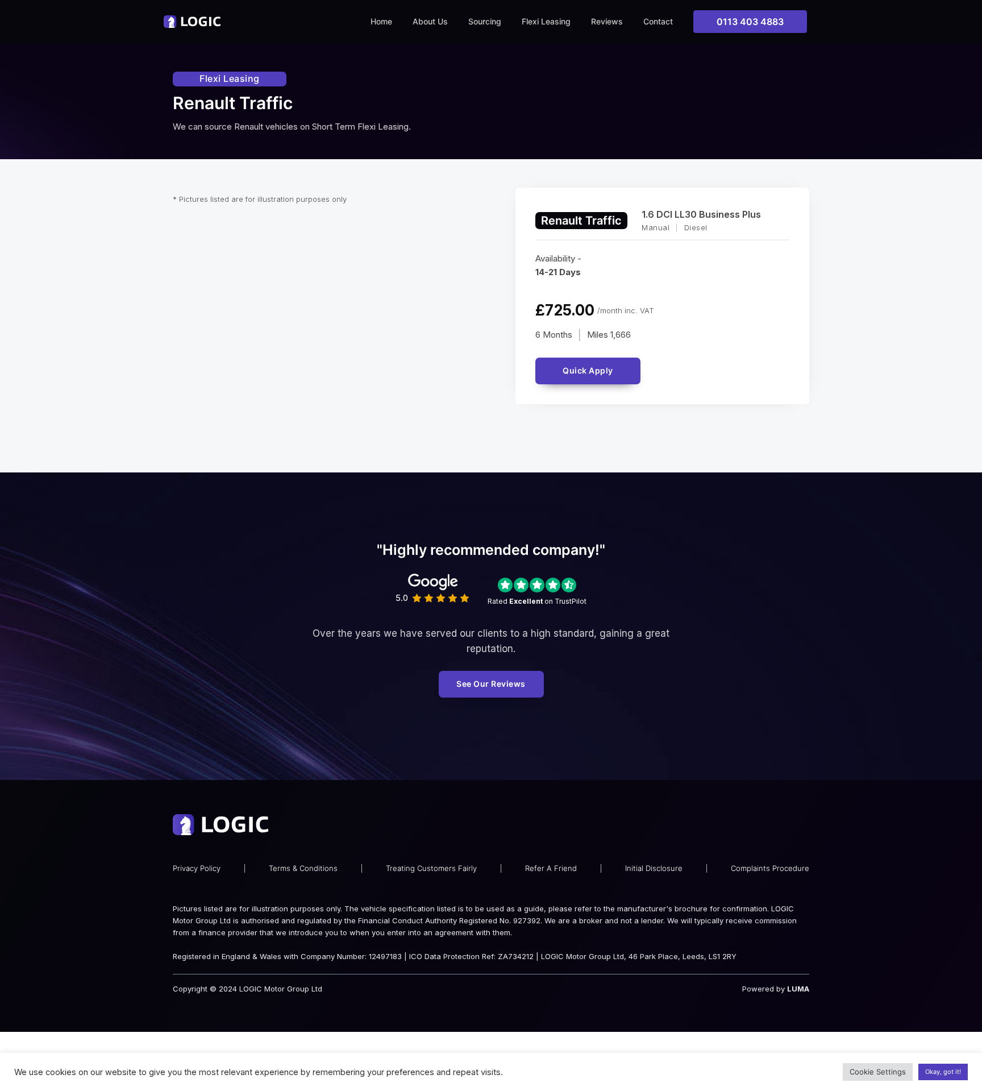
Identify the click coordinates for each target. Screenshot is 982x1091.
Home (381, 21)
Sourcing (484, 21)
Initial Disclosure (654, 868)
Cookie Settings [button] (878, 1071)
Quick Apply (588, 370)
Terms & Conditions (303, 868)
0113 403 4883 (750, 21)
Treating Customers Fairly (431, 868)
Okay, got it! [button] (943, 1072)
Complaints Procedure (770, 868)
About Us (430, 21)
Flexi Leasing (546, 21)
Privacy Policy (196, 868)
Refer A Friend (551, 868)
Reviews (607, 21)
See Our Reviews (491, 683)
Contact (658, 21)
